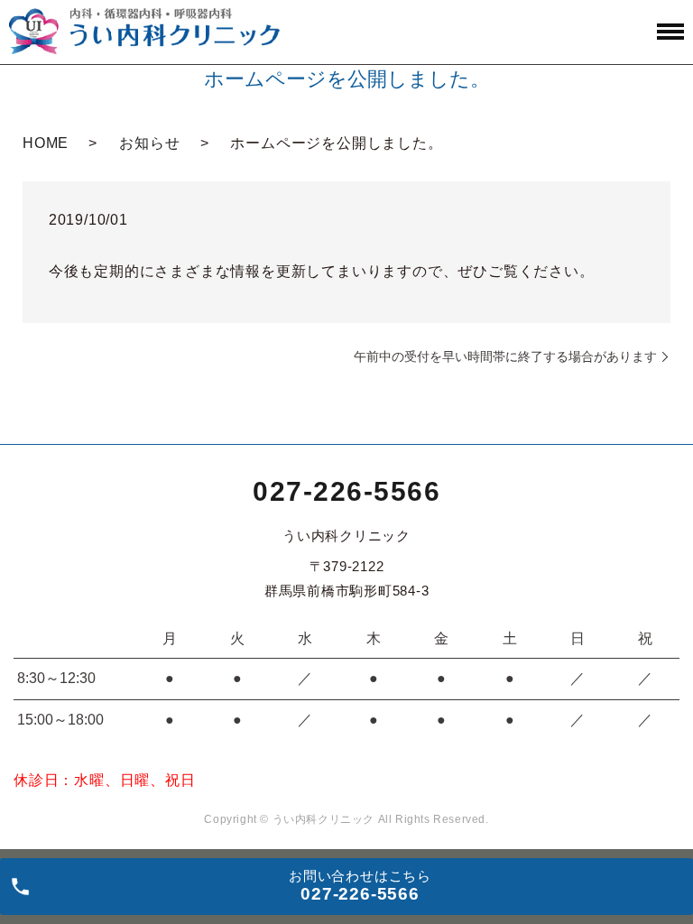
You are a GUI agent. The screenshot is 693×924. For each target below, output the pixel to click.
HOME (46, 143)
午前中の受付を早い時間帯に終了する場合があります (505, 356)
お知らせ (149, 143)
